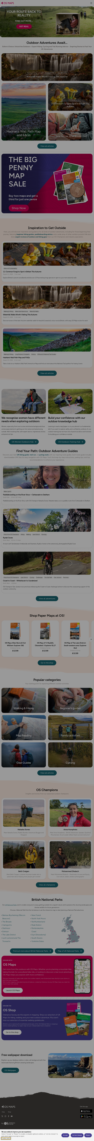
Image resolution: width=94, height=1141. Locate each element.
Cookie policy (5, 1138)
